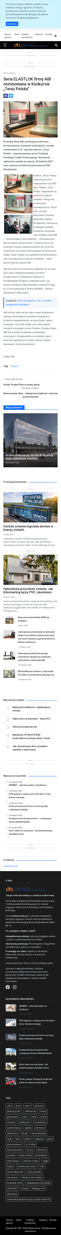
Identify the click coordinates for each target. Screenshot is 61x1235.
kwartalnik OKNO (15, 1183)
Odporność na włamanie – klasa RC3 (31, 718)
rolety (33, 1116)
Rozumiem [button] (12, 23)
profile (43, 1116)
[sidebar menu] (5, 45)
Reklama (39, 34)
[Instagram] (14, 988)
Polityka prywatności (27, 35)
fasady (25, 1133)
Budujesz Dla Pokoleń (32, 1177)
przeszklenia (41, 1155)
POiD (41, 1166)
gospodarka (12, 1116)
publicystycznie (14, 1111)
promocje (40, 1127)
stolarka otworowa (26, 1166)
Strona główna (8, 35)
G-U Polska (30, 1144)
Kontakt (48, 34)
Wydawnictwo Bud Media (38, 1183)
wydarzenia (12, 1133)
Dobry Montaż (34, 1172)
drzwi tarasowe (14, 1144)
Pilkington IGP (38, 1188)
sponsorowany (14, 1127)
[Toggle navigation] (56, 45)
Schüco (30, 1149)
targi (9, 1138)
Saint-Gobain (13, 1160)
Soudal (24, 1188)
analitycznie (24, 1122)
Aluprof (27, 1138)
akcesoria (39, 1105)
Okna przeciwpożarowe (24, 726)
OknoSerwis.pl (10, 866)
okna (9, 1105)
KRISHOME (12, 1188)
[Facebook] (8, 988)
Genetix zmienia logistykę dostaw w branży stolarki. (28, 528)
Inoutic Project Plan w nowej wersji (21, 384)
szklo (24, 1116)
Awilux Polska (25, 1155)
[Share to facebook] (5, 96)
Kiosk (17, 34)
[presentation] (4, 441)
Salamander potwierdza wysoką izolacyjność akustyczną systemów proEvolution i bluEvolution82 (34, 656)
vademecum (30, 1111)
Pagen (45, 1160)
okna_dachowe (39, 1133)
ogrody (28, 1127)
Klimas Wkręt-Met (15, 1172)
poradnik (11, 1155)
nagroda (39, 1138)
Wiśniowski (12, 1194)
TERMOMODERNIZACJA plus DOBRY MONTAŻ (28, 1199)
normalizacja (40, 1122)
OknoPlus (41, 1149)
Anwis (50, 1138)
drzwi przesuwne (14, 1149)
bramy (43, 1111)
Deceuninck (12, 1177)
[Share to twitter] (11, 96)
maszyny (11, 1122)
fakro (17, 1138)
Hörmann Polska (30, 1160)
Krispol (10, 1166)
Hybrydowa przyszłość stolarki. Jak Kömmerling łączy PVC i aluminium (28, 590)
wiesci (15, 366)
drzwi (18, 1105)
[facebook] (55, 36)
